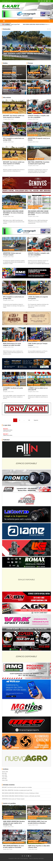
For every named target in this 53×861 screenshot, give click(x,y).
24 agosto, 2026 (31, 77)
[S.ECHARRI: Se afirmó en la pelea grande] (14, 379)
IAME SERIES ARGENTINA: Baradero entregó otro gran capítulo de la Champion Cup (14, 823)
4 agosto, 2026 (31, 824)
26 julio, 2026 (6, 849)
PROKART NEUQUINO (12, 87)
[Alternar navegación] (4, 21)
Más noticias (7, 97)
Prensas (30, 63)
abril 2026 (4, 778)
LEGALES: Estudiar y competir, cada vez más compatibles (38, 116)
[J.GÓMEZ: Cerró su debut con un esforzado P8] (39, 379)
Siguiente (36, 420)
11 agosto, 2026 (6, 826)
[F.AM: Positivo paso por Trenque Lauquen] (39, 334)
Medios (5, 63)
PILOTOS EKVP (37, 72)
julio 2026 (4, 773)
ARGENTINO (6, 53)
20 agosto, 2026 (6, 77)
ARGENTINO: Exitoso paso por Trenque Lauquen (24, 56)
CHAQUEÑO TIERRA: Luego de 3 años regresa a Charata (12, 75)
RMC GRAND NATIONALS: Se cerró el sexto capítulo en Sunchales (13, 846)
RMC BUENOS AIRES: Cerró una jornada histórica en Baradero (37, 822)
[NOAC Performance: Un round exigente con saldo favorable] (14, 334)
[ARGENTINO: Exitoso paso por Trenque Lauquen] (14, 244)
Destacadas (6, 29)
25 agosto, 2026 (6, 58)
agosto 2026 (5, 771)
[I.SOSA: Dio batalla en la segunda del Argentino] (39, 288)
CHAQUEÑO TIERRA (7, 72)
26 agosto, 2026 (31, 165)
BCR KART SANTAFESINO (8, 112)
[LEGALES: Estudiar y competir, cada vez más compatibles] (39, 244)
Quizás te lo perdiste (9, 803)
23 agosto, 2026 (31, 141)
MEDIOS (13, 72)
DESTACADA (12, 53)
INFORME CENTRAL (43, 816)
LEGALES (40, 112)
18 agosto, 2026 (6, 92)
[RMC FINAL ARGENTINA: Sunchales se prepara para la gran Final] (39, 153)
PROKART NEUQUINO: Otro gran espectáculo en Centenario (12, 90)
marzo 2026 (4, 780)
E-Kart (12, 58)
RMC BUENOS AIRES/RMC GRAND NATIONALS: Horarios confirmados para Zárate (38, 212)
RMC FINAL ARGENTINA (38, 158)
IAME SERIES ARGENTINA (8, 818)
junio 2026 (4, 775)
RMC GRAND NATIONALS (17, 207)
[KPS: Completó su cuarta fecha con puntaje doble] (14, 288)
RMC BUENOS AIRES (7, 207)
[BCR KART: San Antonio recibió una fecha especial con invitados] (14, 153)
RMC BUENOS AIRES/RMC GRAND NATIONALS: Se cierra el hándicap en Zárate (13, 212)
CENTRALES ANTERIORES (8, 816)
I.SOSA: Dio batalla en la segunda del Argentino (39, 75)
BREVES (15, 112)
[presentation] (48, 29)
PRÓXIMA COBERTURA (13, 206)
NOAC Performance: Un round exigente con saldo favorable (37, 90)
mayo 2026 (4, 776)
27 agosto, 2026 (6, 119)
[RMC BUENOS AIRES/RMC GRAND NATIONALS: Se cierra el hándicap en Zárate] (14, 202)
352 (29, 420)
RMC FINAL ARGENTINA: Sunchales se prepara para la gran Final (38, 163)
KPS (8, 135)
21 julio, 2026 (31, 849)
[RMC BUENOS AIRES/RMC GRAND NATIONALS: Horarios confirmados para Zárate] (39, 202)
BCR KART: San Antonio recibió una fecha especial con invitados (13, 116)
